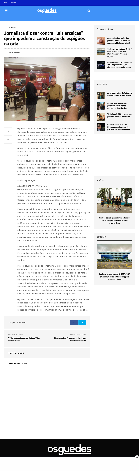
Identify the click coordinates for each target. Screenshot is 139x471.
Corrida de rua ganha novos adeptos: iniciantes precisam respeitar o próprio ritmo (114, 220)
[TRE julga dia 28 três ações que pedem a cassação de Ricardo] (101, 117)
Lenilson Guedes (10, 27)
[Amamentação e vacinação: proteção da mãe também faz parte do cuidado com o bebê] (101, 41)
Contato (13, 3)
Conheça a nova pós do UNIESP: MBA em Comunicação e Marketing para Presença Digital (114, 276)
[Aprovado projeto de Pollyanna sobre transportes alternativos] (101, 95)
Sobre (6, 3)
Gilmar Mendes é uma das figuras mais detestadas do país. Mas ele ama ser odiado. (118, 127)
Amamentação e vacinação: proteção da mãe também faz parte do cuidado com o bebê (118, 40)
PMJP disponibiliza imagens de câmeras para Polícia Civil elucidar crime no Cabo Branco (119, 64)
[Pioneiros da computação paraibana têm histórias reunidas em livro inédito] (101, 106)
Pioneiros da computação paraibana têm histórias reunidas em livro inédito (117, 105)
